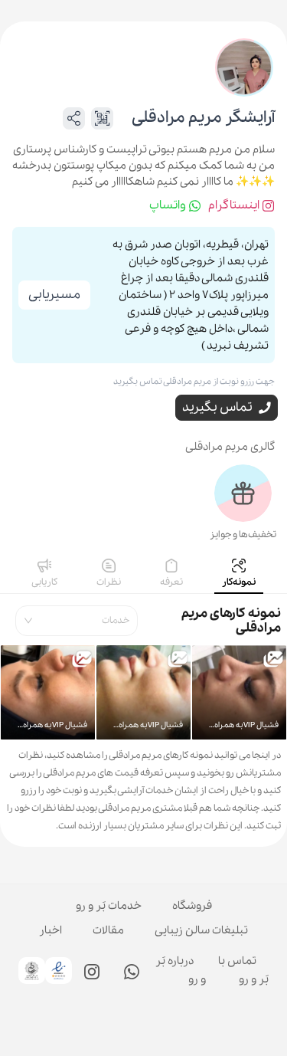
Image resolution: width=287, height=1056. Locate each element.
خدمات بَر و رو (109, 905)
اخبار (50, 930)
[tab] (239, 574)
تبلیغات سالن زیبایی (201, 930)
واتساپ (167, 205)
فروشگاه (192, 905)
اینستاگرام (233, 205)
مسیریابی (54, 294)
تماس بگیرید (217, 407)
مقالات (108, 930)
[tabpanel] (143, 717)
